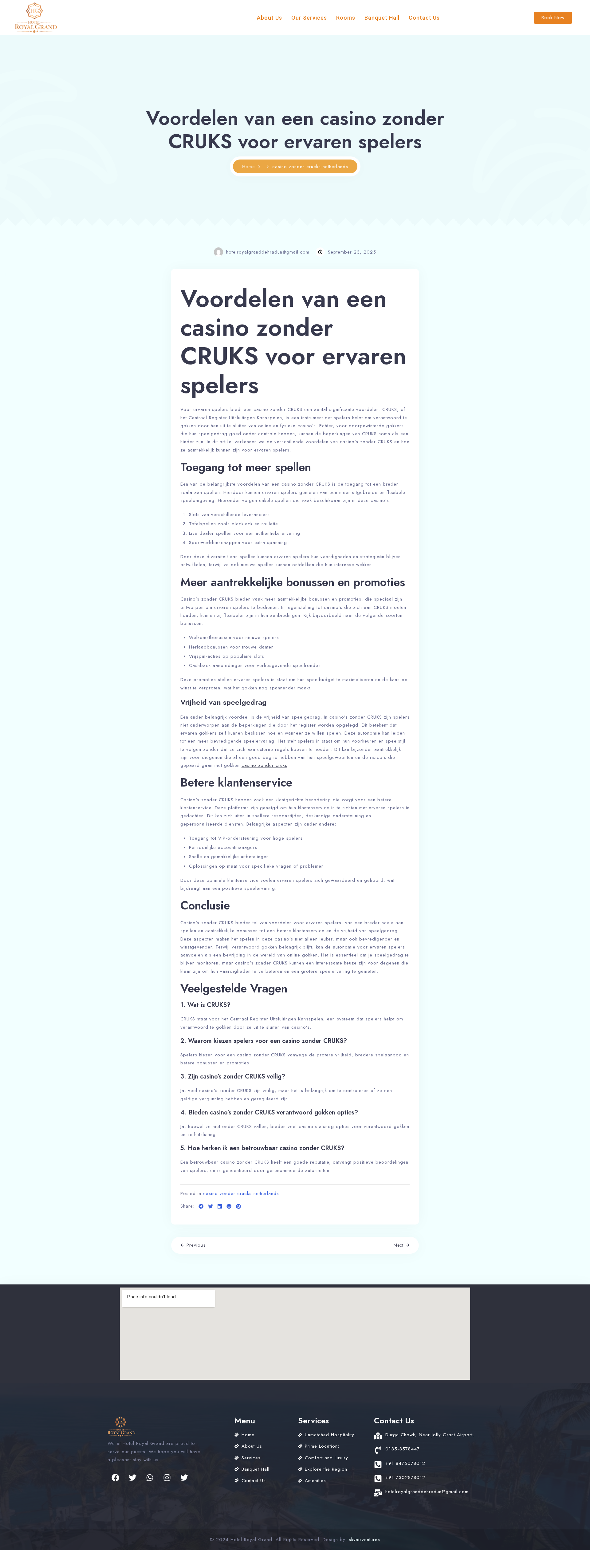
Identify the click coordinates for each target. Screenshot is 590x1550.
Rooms (345, 17)
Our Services (309, 17)
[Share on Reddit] (229, 1206)
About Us (269, 17)
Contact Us (424, 17)
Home (248, 166)
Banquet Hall (381, 17)
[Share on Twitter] (210, 1206)
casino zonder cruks (264, 765)
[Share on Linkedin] (220, 1206)
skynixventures (364, 1539)
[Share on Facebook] (201, 1206)
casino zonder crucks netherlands (241, 1193)
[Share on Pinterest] (238, 1206)
